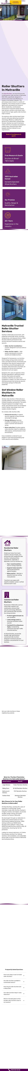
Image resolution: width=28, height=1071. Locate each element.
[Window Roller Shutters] (14, 458)
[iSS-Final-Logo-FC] (6, 2)
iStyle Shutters (7, 93)
